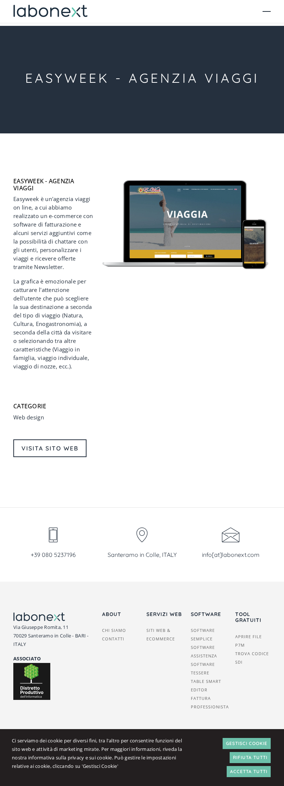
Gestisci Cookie (246, 743)
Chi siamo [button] (114, 630)
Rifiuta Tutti (250, 757)
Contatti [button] (113, 639)
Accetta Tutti (248, 771)
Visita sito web (49, 448)
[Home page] (50, 11)
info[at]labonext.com (231, 554)
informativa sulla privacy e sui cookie (70, 757)
